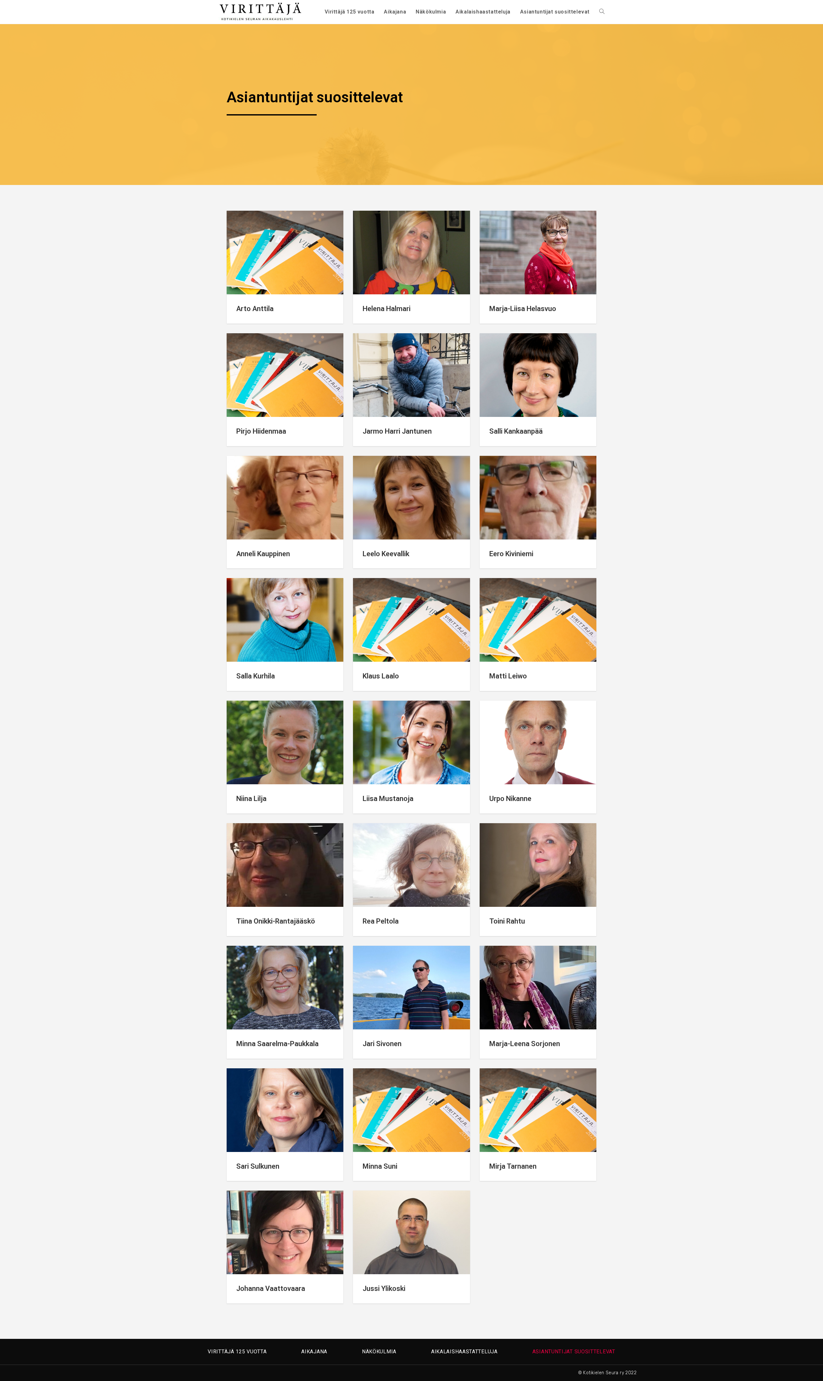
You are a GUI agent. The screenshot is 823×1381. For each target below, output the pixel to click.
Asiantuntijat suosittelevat (573, 1352)
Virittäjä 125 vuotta (237, 1352)
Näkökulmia (379, 1352)
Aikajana (314, 1352)
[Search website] (601, 12)
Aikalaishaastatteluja (464, 1352)
